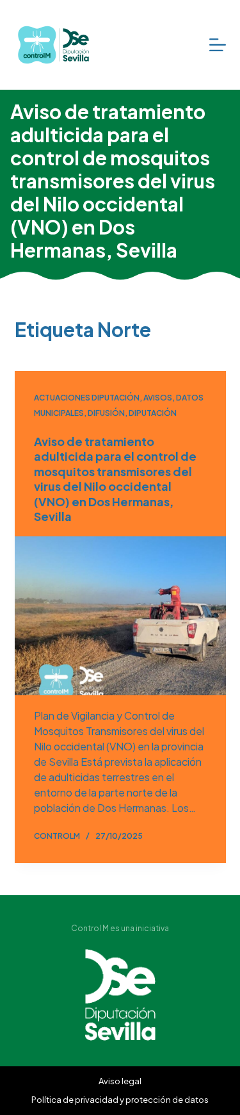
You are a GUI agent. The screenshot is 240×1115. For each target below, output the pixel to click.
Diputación (153, 413)
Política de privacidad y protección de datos (120, 1099)
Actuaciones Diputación (87, 397)
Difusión (106, 413)
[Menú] (217, 45)
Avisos (157, 397)
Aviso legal (120, 1081)
